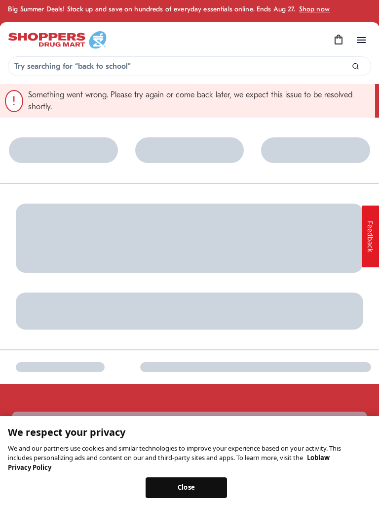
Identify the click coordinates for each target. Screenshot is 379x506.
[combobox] (189, 66)
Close (186, 487)
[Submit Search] (355, 66)
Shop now (314, 9)
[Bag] (338, 40)
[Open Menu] (361, 40)
